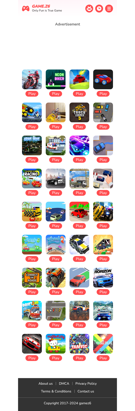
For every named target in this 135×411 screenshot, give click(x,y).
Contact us (86, 391)
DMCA (64, 383)
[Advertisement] (67, 47)
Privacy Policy (86, 383)
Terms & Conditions (56, 391)
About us (45, 383)
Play (32, 93)
